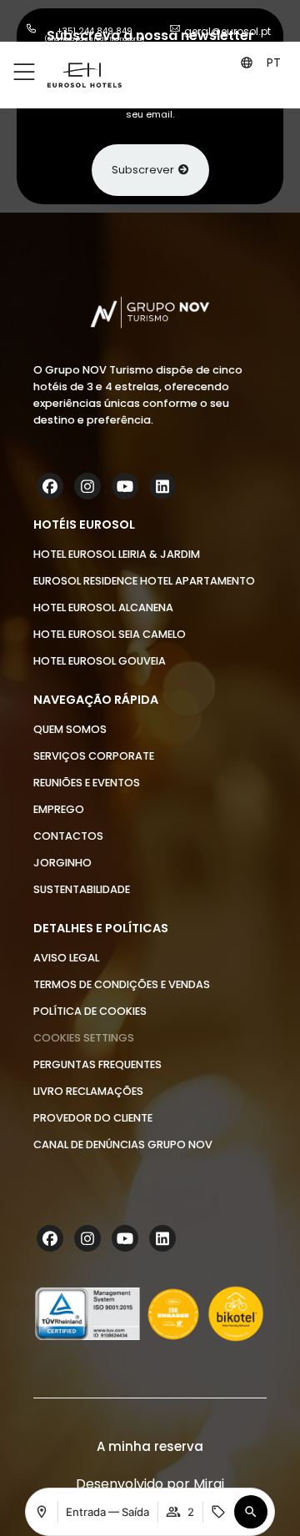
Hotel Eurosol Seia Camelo (109, 634)
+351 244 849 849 (94, 31)
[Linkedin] (164, 486)
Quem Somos (70, 729)
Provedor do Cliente (92, 1118)
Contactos (68, 836)
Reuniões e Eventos (86, 783)
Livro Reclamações (88, 1091)
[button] (275, 62)
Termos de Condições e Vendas (121, 984)
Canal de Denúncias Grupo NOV (122, 1144)
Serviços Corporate (93, 756)
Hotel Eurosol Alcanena (103, 607)
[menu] (24, 72)
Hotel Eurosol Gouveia (99, 661)
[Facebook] (52, 486)
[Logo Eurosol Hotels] (84, 75)
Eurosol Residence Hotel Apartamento (144, 581)
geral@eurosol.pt (227, 31)
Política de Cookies (90, 1011)
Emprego (58, 809)
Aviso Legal (66, 958)
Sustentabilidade (81, 889)
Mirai (208, 1483)
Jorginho (62, 863)
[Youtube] (127, 486)
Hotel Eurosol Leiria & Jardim (116, 554)
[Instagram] (89, 486)
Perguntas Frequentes (97, 1064)
